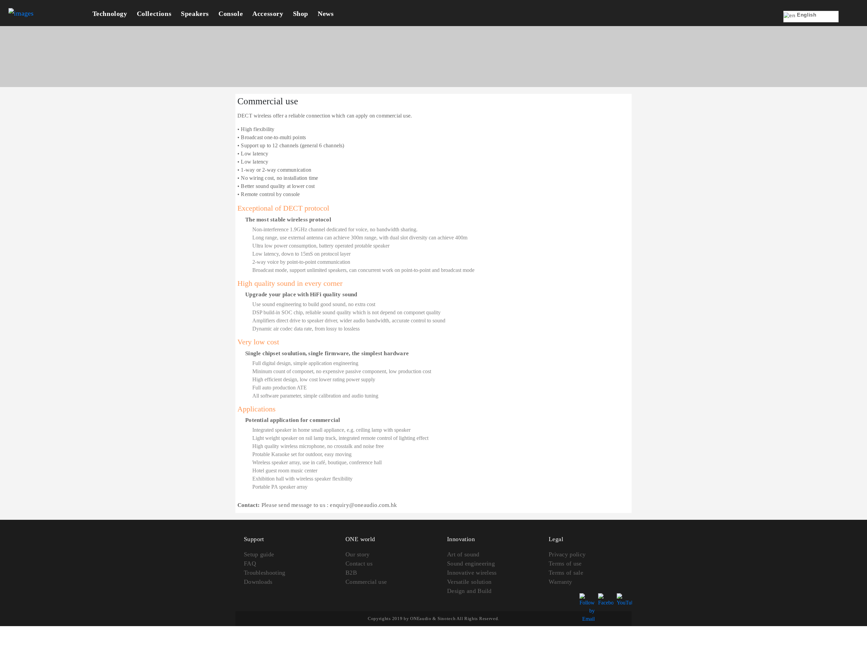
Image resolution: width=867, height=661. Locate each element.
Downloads (258, 581)
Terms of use (565, 563)
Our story (357, 554)
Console (230, 13)
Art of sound (463, 554)
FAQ (250, 563)
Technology (109, 13)
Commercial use (366, 581)
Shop (300, 13)
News (326, 13)
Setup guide (259, 554)
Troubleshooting (265, 572)
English (806, 15)
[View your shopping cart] (849, 21)
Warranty (560, 581)
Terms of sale (566, 572)
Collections (154, 13)
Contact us (359, 563)
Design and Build (469, 591)
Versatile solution (469, 581)
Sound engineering (471, 563)
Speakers (195, 13)
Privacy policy (567, 554)
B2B (351, 572)
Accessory (267, 13)
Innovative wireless (472, 572)
